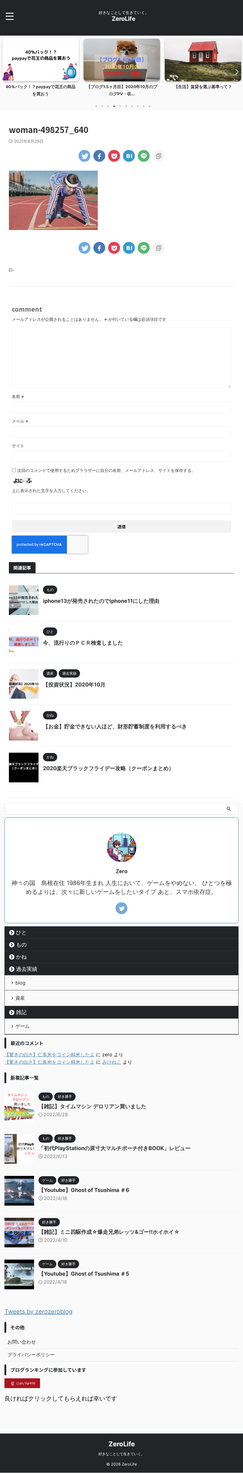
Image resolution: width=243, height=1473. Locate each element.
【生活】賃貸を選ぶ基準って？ (131, 86)
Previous (7, 71)
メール (20, 421)
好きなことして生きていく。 (121, 1454)
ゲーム (22, 1026)
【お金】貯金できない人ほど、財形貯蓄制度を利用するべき (115, 726)
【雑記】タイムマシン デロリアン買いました (92, 1106)
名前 (18, 396)
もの (21, 944)
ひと (21, 932)
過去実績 (26, 969)
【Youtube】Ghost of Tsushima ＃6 (84, 1190)
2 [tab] (102, 106)
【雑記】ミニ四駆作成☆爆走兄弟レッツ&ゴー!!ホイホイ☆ (109, 1232)
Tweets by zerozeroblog (38, 1311)
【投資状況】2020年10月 (74, 684)
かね (21, 957)
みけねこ (111, 1062)
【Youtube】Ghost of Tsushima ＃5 (84, 1274)
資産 (20, 998)
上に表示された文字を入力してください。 (51, 490)
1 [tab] (96, 106)
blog (20, 983)
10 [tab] (150, 106)
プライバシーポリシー (31, 1355)
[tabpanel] (50, 69)
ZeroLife (123, 18)
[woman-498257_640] (129, 156)
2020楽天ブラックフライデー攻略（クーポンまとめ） (108, 768)
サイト (18, 445)
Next (235, 71)
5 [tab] (120, 106)
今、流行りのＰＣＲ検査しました (83, 643)
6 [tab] (126, 106)
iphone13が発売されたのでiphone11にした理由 (101, 601)
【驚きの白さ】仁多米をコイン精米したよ (49, 1054)
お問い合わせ (21, 1342)
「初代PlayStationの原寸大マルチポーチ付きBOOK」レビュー (115, 1148)
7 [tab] (132, 106)
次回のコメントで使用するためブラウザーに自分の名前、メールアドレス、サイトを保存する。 (106, 470)
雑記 (21, 1012)
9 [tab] (144, 106)
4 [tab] (114, 106)
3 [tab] (108, 106)
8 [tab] (138, 106)
